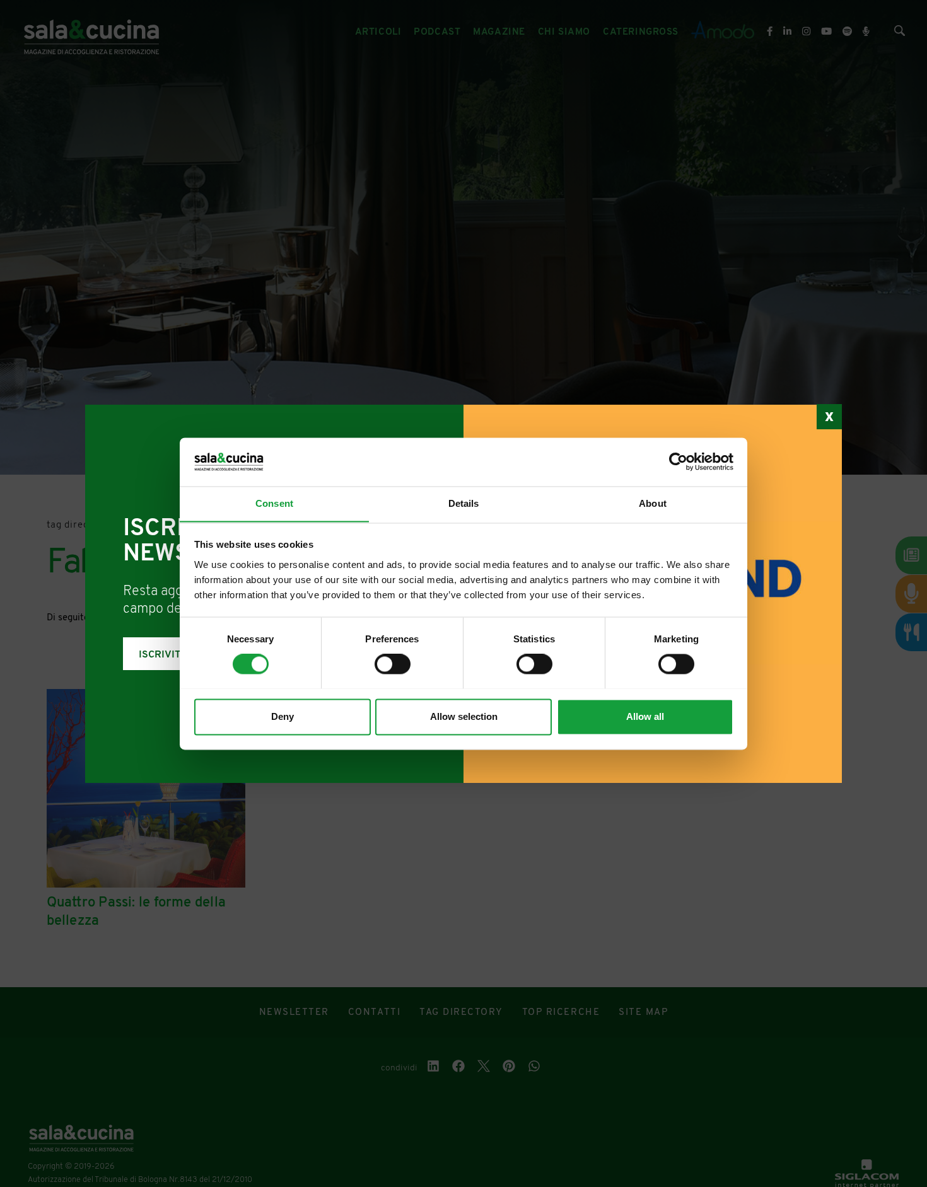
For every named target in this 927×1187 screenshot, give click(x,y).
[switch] (393, 664)
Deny (282, 716)
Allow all (645, 716)
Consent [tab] (274, 503)
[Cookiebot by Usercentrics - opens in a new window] (678, 461)
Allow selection (464, 716)
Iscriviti (161, 655)
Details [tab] (463, 503)
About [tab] (653, 503)
